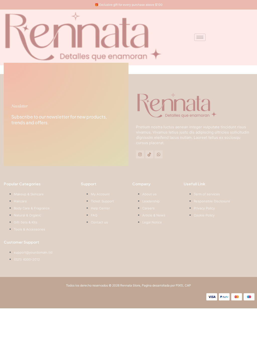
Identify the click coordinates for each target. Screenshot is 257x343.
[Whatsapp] (159, 154)
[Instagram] (140, 154)
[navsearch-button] (236, 37)
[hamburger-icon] (200, 37)
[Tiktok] (149, 154)
